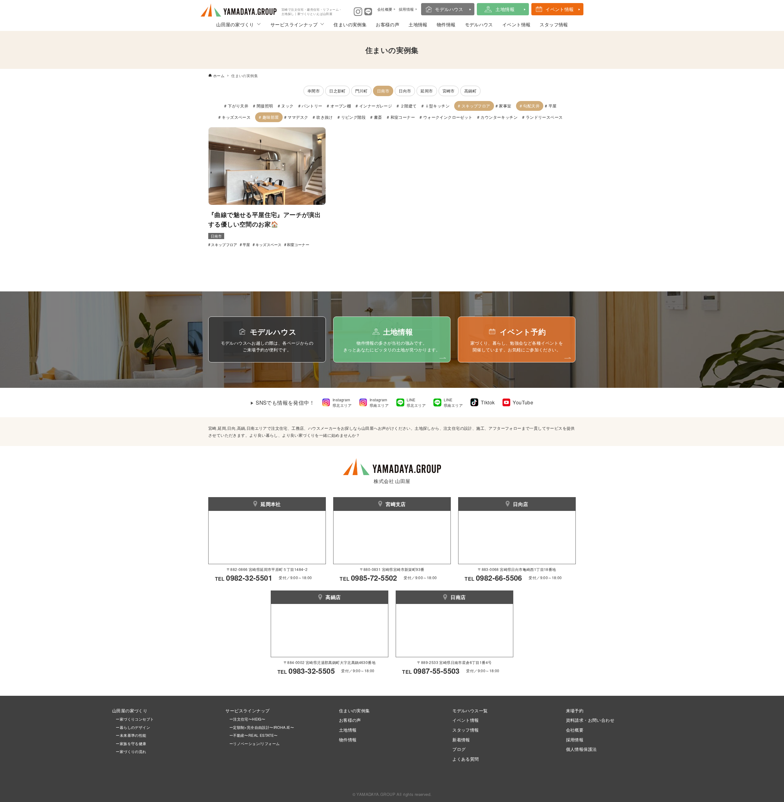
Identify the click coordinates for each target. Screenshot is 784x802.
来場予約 (575, 710)
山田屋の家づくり (235, 24)
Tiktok (488, 402)
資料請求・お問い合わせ (590, 720)
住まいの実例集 (350, 24)
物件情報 (446, 24)
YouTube (523, 402)
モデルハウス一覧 (470, 710)
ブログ (459, 749)
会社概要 (575, 729)
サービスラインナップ (294, 24)
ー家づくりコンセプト (133, 718)
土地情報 (505, 9)
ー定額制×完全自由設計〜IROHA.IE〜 (261, 727)
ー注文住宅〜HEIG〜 (247, 718)
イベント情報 (559, 9)
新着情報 (461, 739)
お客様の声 (387, 24)
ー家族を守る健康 (129, 743)
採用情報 (575, 739)
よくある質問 (465, 758)
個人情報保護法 (581, 749)
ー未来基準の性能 (129, 735)
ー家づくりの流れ (129, 751)
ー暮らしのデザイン (133, 727)
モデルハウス (449, 9)
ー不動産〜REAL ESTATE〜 (251, 735)
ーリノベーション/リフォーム (252, 743)
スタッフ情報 (554, 24)
